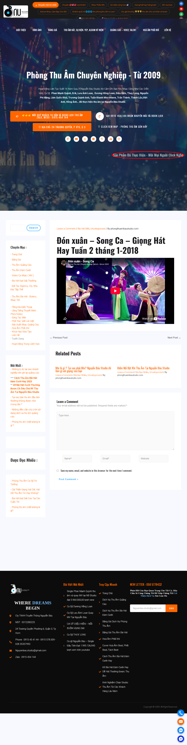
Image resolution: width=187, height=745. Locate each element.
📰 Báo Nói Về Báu (87, 18)
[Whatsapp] (85, 139)
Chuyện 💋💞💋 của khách (74, 5)
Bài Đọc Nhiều (80, 375)
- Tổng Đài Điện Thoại (21, 307)
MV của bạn (167, 5)
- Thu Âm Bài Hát (19, 296)
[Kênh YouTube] (181, 9)
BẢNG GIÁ (52, 30)
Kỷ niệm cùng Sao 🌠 (119, 5)
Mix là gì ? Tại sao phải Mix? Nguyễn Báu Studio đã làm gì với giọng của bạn (83, 369)
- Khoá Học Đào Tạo (21, 331)
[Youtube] (76, 139)
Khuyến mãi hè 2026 (45, 4)
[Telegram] (93, 139)
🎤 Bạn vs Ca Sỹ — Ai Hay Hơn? (114, 18)
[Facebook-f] (68, 139)
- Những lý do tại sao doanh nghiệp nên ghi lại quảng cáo (25, 371)
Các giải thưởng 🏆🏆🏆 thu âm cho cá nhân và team (144, 11)
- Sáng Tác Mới (18, 317)
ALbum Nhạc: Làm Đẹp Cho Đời (53, 11)
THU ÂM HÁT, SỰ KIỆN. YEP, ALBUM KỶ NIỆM (83, 30)
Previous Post (58, 338)
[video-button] (100, 116)
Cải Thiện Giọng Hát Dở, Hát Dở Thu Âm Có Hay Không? (25, 491)
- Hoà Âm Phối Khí (20, 328)
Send (171, 608)
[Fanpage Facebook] (181, 3)
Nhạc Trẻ (15, 300)
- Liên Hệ (15, 335)
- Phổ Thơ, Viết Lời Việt (22, 321)
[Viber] (102, 139)
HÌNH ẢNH (37, 30)
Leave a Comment (66, 228)
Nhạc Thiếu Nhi (98, 5)
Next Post (174, 338)
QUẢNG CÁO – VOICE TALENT (123, 30)
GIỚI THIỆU (21, 30)
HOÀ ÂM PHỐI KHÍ (151, 30)
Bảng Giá (16, 259)
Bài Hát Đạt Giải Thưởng (24, 281)
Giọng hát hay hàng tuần (145, 5)
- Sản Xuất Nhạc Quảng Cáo (25, 324)
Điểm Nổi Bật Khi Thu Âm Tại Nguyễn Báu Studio (143, 368)
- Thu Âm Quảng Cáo (21, 265)
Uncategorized (97, 228)
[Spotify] (181, 14)
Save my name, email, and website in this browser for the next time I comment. (96, 470)
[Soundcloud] (110, 139)
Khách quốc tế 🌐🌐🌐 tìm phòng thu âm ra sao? (93, 11)
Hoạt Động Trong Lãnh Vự (25, 344)
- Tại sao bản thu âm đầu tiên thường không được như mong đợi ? (25, 401)
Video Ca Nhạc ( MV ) (23, 275)
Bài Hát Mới (83, 228)
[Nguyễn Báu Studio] (16, 11)
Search (33, 227)
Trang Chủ (17, 254)
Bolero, (33, 296)
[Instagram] (119, 139)
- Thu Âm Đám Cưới (21, 270)
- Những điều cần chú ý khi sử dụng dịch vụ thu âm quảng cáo (26, 413)
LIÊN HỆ (167, 30)
